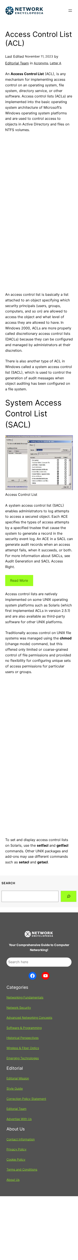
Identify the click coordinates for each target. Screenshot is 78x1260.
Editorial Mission (17, 1078)
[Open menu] (70, 10)
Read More (19, 580)
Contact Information (20, 1139)
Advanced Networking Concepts (29, 1017)
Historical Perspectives (22, 1038)
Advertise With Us (19, 1119)
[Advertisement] (39, 242)
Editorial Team (17, 63)
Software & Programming (24, 1028)
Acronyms (41, 63)
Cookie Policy (15, 1159)
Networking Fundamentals (24, 997)
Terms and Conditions (21, 1169)
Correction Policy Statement (26, 1099)
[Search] (68, 896)
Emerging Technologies (22, 1058)
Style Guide (14, 1088)
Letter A (55, 63)
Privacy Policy (16, 1149)
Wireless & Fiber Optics (22, 1048)
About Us (13, 1179)
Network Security (18, 1007)
